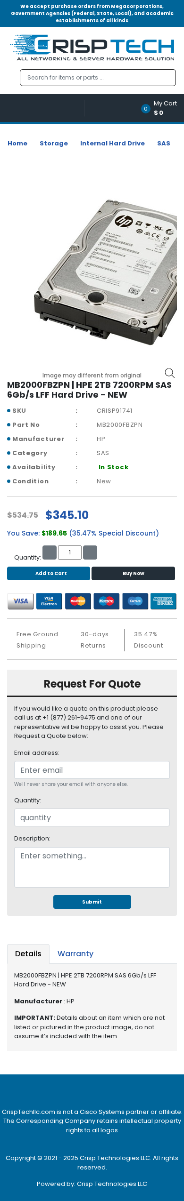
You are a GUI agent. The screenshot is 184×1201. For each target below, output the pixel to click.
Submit (92, 901)
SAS (163, 143)
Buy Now (133, 573)
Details (28, 953)
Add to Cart (51, 573)
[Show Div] (46, 108)
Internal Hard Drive (112, 143)
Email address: (36, 752)
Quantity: (27, 800)
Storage (54, 143)
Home (17, 143)
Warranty (75, 953)
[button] (162, 108)
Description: (32, 838)
